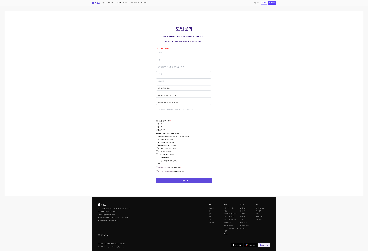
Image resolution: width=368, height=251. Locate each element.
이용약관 (100, 244)
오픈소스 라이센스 (120, 244)
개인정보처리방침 (109, 244)
